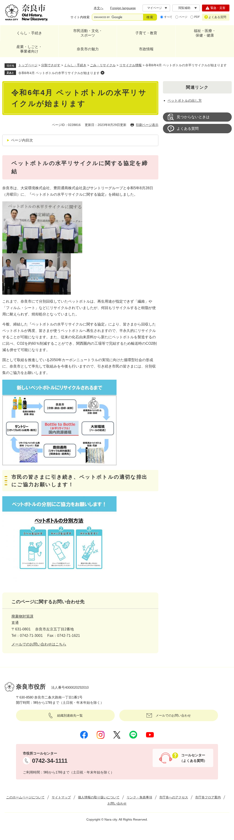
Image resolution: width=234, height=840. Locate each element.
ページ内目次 (22, 140)
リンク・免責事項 (139, 797)
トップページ (27, 65)
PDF (197, 17)
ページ (183, 17)
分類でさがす (50, 65)
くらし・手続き (29, 33)
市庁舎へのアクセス (173, 797)
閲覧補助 (184, 8)
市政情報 (146, 49)
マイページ (154, 8)
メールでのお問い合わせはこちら (38, 644)
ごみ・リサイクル (103, 65)
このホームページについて (25, 797)
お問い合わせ (117, 803)
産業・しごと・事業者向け (29, 49)
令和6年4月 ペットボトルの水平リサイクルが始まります (59, 73)
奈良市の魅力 (88, 49)
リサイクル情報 (130, 65)
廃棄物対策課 (22, 616)
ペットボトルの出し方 (185, 100)
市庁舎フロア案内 (208, 797)
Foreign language (123, 8)
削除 (102, 72)
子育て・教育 (146, 33)
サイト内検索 (80, 17)
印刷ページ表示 (147, 125)
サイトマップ (61, 797)
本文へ (98, 8)
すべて (168, 17)
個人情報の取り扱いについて (99, 797)
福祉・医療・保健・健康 (205, 33)
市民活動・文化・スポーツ (87, 33)
